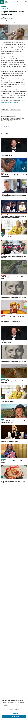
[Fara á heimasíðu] (5, 2)
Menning (3, 6)
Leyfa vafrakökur (14, 716)
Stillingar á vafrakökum (14, 709)
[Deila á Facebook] (3, 9)
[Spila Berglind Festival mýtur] (14, 32)
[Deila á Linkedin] (7, 9)
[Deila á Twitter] (5, 9)
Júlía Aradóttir (4, 17)
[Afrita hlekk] (2, 9)
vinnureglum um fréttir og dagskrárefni (19, 121)
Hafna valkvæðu (14, 713)
